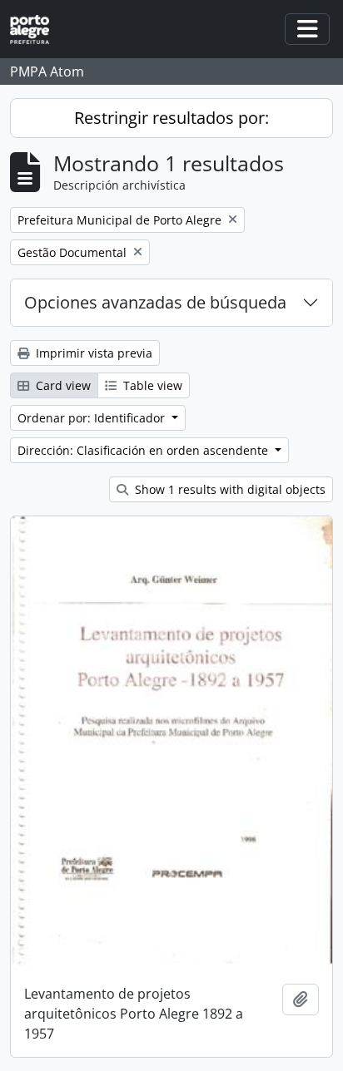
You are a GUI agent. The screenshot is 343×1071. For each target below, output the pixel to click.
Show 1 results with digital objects (229, 489)
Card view (61, 385)
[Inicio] (36, 29)
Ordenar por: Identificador (92, 418)
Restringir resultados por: (171, 117)
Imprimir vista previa (92, 353)
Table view (151, 385)
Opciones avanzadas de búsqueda (155, 302)
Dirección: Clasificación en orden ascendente (144, 450)
